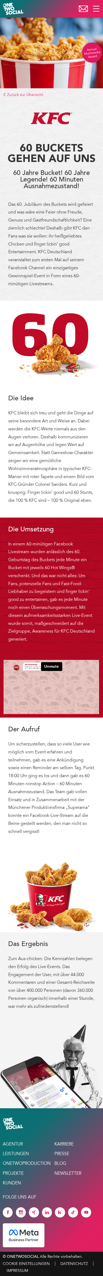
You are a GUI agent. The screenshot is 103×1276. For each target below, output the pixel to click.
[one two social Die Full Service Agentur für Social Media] (14, 9)
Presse (61, 1154)
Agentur (13, 1144)
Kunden (12, 1183)
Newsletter (67, 1173)
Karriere (64, 1144)
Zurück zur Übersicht (24, 95)
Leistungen (16, 1154)
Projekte (13, 1173)
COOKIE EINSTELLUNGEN (26, 1264)
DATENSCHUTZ (74, 1264)
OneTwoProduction (26, 1164)
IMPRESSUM (17, 1271)
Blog (60, 1164)
